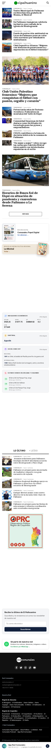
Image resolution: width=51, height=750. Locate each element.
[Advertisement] (25, 282)
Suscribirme (25, 629)
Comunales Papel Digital (10, 730)
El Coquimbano (27, 714)
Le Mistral (34, 730)
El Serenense (15, 714)
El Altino (28, 705)
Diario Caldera (28, 702)
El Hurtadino (27, 716)
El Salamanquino (15, 720)
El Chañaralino (17, 702)
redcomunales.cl (8, 682)
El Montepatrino (38, 716)
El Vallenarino (37, 705)
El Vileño (26, 720)
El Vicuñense (38, 714)
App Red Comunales (25, 732)
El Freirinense (15, 707)
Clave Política (24, 730)
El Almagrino (6, 702)
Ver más (25, 214)
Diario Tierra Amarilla (17, 705)
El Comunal (6, 714)
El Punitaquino (19, 718)
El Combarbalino (31, 718)
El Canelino (42, 718)
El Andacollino (16, 716)
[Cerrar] (47, 746)
